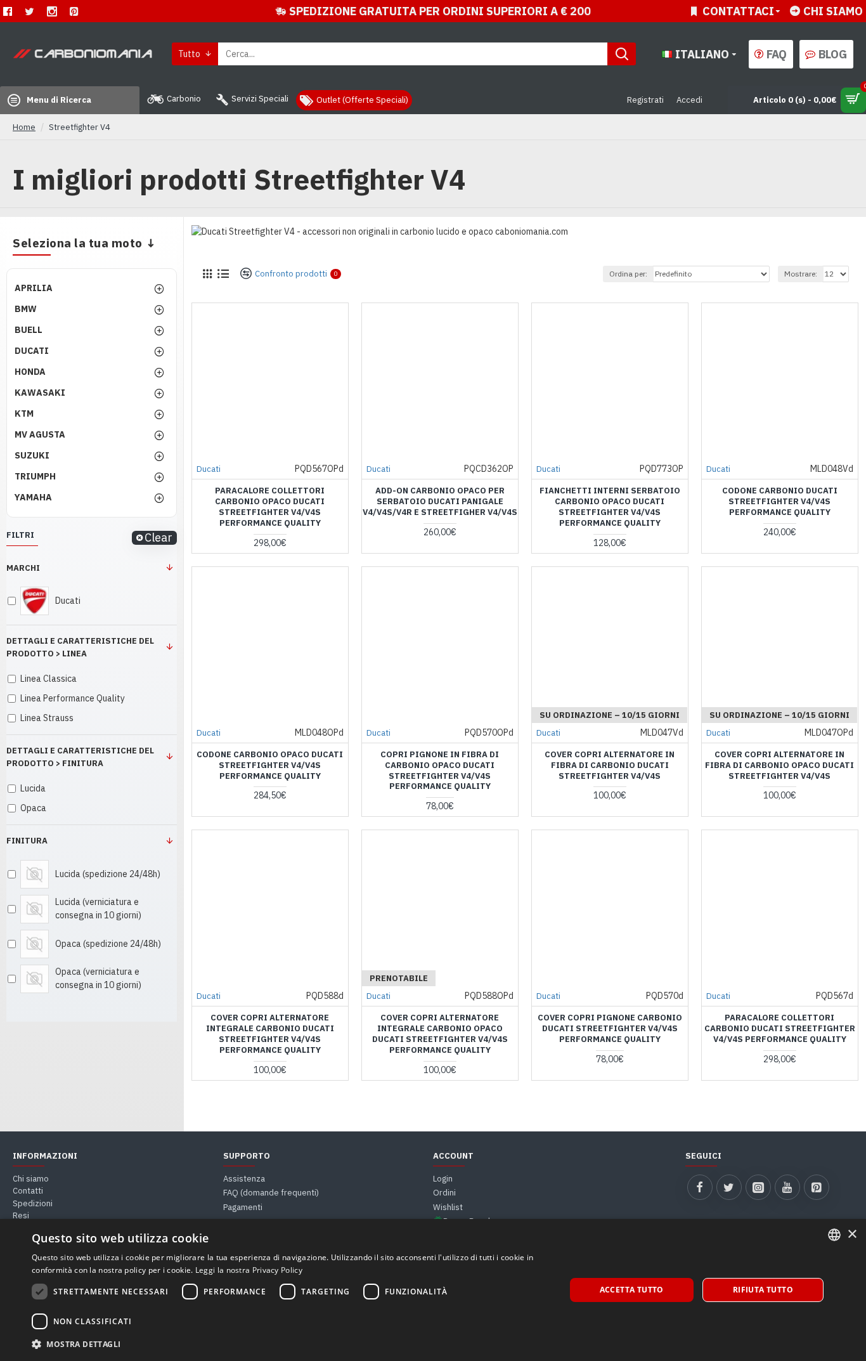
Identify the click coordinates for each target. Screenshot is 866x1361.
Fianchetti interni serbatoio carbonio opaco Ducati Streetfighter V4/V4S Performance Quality (610, 507)
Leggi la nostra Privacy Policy (248, 1270)
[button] (290, 1343)
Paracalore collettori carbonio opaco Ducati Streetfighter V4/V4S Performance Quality (270, 507)
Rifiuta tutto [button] (763, 1289)
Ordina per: (628, 273)
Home (24, 127)
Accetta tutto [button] (632, 1289)
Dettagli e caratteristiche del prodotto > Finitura (80, 757)
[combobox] (834, 1234)
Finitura (27, 840)
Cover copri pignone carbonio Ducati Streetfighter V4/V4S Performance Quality (610, 1029)
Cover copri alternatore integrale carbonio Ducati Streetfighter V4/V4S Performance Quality (270, 1034)
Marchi (23, 568)
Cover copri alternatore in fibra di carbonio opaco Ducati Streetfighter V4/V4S (779, 765)
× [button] (851, 1234)
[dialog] (433, 1290)
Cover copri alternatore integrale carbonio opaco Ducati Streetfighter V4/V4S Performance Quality (440, 1034)
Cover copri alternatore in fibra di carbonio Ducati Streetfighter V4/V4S (610, 765)
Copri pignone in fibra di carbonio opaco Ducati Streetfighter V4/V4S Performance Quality (439, 771)
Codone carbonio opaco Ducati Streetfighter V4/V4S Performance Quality (270, 765)
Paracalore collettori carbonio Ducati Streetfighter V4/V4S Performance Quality (779, 1029)
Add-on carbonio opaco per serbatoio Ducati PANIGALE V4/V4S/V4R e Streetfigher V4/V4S (440, 502)
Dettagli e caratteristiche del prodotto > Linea (80, 647)
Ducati (209, 469)
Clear (158, 538)
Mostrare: (800, 273)
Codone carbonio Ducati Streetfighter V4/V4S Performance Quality (779, 502)
